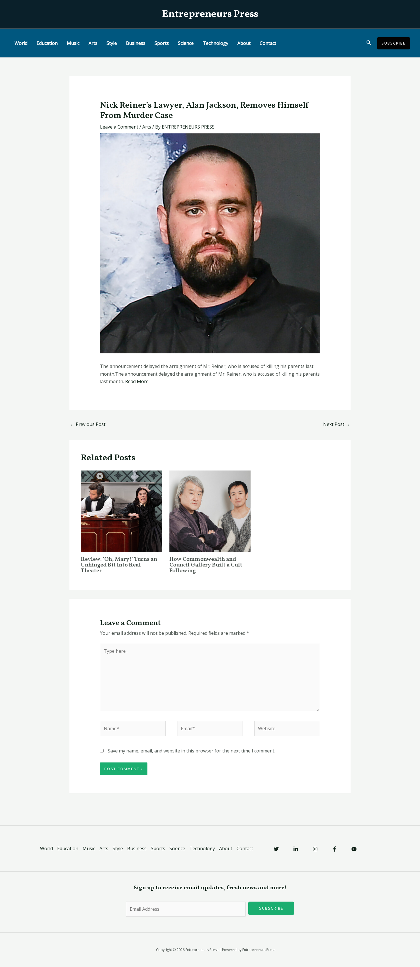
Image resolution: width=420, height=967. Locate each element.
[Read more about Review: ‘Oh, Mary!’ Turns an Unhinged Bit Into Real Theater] (121, 511)
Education (47, 43)
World (21, 43)
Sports (162, 43)
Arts (93, 43)
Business (135, 43)
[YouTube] (354, 849)
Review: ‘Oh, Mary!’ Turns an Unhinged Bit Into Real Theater (119, 565)
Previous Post (87, 424)
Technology (215, 43)
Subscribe (271, 908)
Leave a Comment (119, 127)
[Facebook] (334, 849)
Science (186, 43)
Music (73, 43)
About (244, 43)
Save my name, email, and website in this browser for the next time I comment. (191, 751)
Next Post (336, 424)
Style (112, 43)
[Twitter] (276, 849)
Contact (268, 43)
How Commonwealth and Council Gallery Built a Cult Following (205, 565)
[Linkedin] (295, 849)
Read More (137, 381)
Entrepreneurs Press (210, 14)
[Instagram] (315, 849)
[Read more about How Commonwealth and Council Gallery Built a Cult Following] (210, 511)
